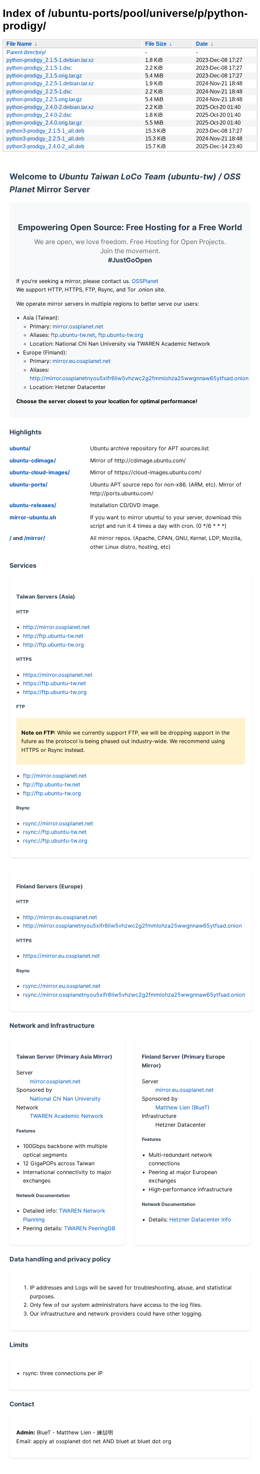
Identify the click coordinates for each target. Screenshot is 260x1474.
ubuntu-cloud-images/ (39, 472)
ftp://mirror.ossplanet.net (55, 775)
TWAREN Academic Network (66, 1115)
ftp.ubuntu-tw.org (120, 334)
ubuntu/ (19, 448)
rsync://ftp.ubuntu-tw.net (55, 831)
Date (202, 44)
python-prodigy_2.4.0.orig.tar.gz (44, 123)
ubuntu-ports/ (28, 484)
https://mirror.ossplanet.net (57, 674)
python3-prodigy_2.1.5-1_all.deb (45, 131)
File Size (156, 44)
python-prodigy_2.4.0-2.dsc (39, 115)
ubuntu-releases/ (32, 505)
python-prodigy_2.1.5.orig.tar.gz (44, 76)
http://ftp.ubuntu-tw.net (53, 635)
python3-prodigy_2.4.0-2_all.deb (45, 146)
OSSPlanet (145, 281)
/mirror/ (34, 538)
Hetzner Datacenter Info (200, 1219)
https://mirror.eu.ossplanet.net (61, 955)
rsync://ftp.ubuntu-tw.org (55, 840)
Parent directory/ (26, 52)
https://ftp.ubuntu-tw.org (55, 692)
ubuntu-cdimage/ (32, 460)
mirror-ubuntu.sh (32, 517)
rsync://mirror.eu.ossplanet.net (62, 985)
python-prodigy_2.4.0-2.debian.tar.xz (50, 107)
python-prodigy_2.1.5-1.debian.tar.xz (50, 60)
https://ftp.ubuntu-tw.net (54, 683)
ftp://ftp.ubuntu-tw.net (51, 784)
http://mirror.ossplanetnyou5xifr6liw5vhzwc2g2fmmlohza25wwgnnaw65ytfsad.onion (139, 378)
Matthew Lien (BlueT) (182, 1107)
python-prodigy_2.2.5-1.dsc (39, 91)
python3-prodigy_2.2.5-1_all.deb (45, 139)
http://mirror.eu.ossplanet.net (60, 917)
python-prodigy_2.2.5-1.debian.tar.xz (50, 83)
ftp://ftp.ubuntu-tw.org (52, 793)
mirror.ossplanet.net (77, 326)
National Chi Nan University (65, 1098)
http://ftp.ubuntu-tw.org (53, 644)
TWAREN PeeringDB (89, 1228)
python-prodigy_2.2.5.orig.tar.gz (44, 99)
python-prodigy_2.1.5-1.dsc (39, 68)
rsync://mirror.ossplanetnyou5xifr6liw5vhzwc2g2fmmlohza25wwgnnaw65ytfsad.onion (134, 994)
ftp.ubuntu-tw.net (73, 334)
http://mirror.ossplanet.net (56, 627)
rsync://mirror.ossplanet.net (58, 823)
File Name (19, 44)
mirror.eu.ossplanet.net (81, 360)
